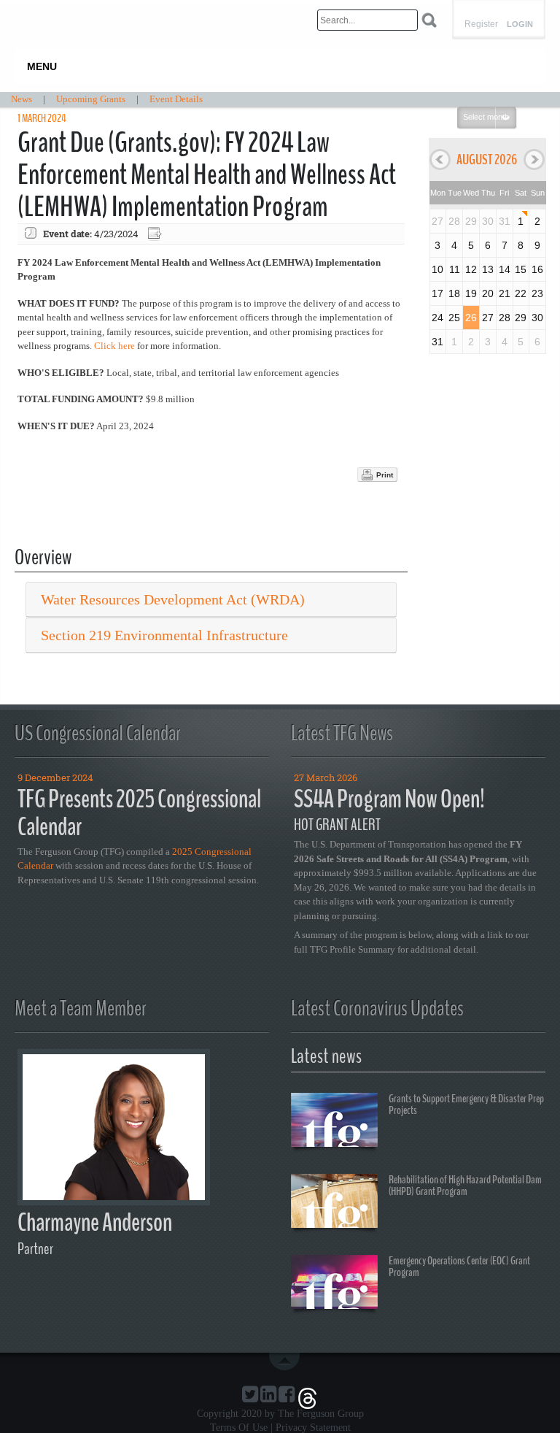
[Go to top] (287, 1361)
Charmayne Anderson (95, 1222)
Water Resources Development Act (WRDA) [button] (173, 599)
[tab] (211, 600)
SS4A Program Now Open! (389, 799)
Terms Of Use (239, 1427)
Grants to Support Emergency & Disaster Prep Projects (466, 1104)
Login (520, 24)
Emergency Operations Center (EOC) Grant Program (459, 1266)
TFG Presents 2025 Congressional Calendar (139, 813)
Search (429, 20)
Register (481, 24)
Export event (156, 234)
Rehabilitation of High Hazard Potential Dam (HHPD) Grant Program (465, 1185)
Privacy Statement (313, 1427)
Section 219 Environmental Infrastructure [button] (164, 635)
